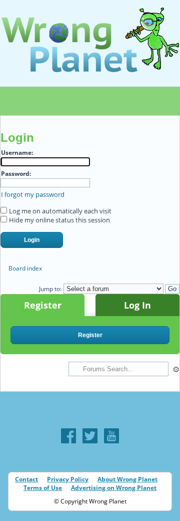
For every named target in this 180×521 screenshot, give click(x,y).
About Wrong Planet (128, 479)
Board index (25, 268)
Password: (16, 173)
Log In (137, 305)
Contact (26, 479)
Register (43, 305)
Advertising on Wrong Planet (113, 487)
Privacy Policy (67, 479)
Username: (17, 152)
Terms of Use (43, 487)
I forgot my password (32, 194)
